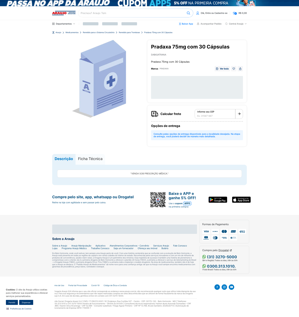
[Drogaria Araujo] (64, 13)
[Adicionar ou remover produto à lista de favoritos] (233, 68)
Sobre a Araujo (59, 245)
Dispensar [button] (26, 302)
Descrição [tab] (64, 158)
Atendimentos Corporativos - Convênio (129, 245)
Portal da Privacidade (77, 285)
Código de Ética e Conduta (115, 285)
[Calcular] (239, 114)
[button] (19, 308)
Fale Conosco (180, 245)
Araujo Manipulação (81, 245)
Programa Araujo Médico (74, 248)
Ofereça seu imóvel (147, 248)
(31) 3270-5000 (221, 257)
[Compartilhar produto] (240, 68)
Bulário (164, 248)
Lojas (54, 248)
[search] (135, 13)
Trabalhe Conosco (100, 248)
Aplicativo (100, 245)
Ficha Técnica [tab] (90, 158)
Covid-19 (95, 285)
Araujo (58, 32)
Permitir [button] (12, 302)
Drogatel (223, 250)
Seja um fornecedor (123, 248)
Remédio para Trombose (129, 32)
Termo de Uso (58, 285)
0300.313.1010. (221, 266)
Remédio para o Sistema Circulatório (98, 32)
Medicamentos (72, 32)
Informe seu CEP (205, 111)
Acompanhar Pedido (211, 24)
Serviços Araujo (161, 245)
